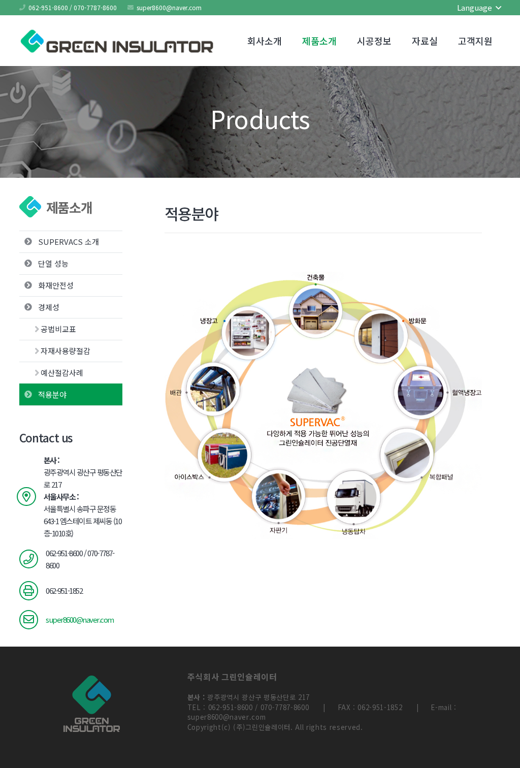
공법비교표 (58, 329)
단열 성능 (53, 263)
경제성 (48, 307)
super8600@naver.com (80, 619)
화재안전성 (56, 285)
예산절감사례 (62, 372)
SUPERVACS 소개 (68, 241)
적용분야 (52, 394)
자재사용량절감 (65, 350)
